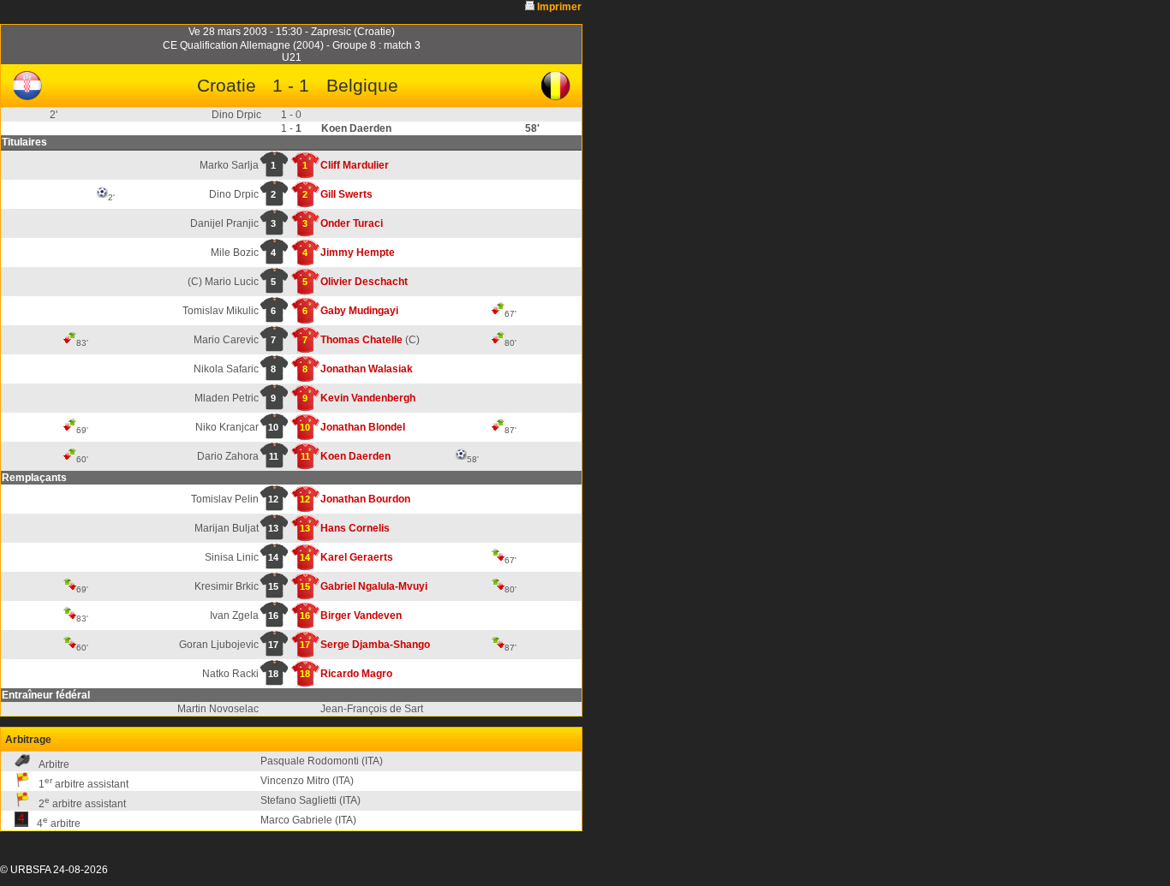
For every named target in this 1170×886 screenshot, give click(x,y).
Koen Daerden (355, 456)
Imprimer (559, 7)
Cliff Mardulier (354, 165)
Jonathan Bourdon (365, 499)
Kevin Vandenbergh (367, 398)
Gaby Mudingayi (359, 311)
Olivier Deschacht (364, 282)
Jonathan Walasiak (366, 369)
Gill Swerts (346, 194)
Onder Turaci (351, 223)
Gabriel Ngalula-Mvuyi (373, 586)
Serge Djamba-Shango (375, 645)
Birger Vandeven (361, 615)
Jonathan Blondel (362, 427)
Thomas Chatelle (361, 340)
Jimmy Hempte (357, 253)
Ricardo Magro (356, 674)
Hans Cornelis (355, 528)
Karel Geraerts (356, 557)
